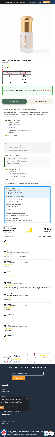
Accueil (2, 6)
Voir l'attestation (8, 230)
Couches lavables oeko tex (31, 434)
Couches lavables (20, 434)
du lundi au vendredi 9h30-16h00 (11, 411)
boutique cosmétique (17, 431)
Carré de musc (37, 431)
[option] (26, 34)
